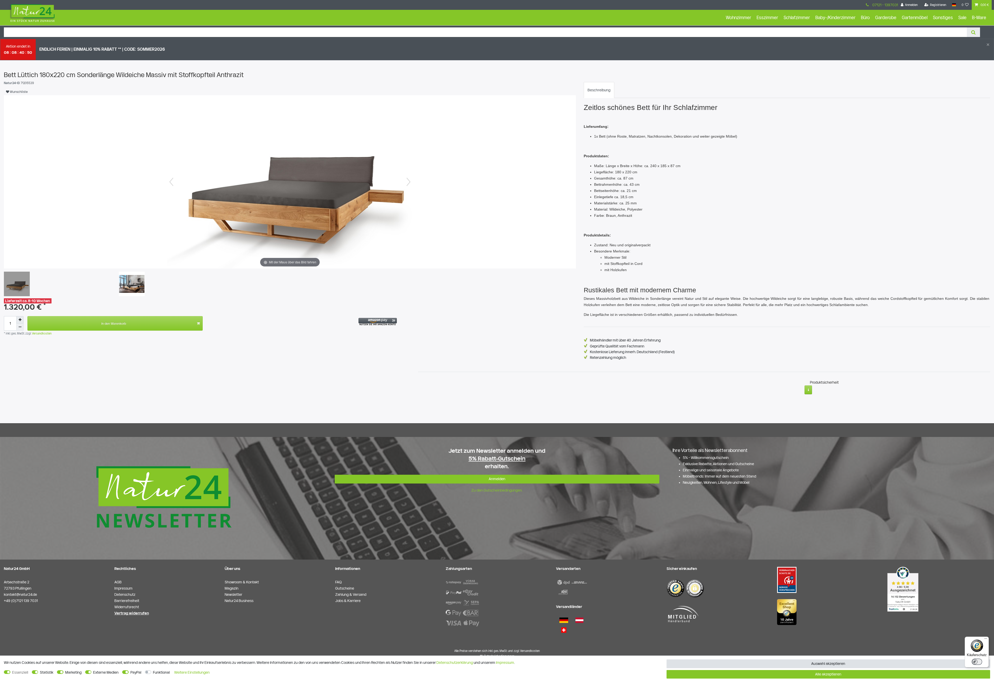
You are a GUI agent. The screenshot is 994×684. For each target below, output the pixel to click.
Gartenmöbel (914, 17)
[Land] (954, 5)
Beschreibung (599, 90)
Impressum (505, 662)
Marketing (73, 672)
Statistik (46, 672)
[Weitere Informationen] (808, 389)
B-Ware (979, 17)
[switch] (977, 662)
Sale (962, 17)
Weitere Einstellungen (192, 672)
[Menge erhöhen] (20, 319)
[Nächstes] (408, 182)
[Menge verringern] (20, 327)
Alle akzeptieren (828, 674)
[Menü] (986, 640)
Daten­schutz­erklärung (454, 662)
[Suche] (973, 32)
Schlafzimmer (797, 17)
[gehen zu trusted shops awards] (786, 612)
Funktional (161, 672)
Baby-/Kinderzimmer (835, 17)
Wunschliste (18, 91)
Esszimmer (767, 17)
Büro (865, 17)
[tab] (599, 90)
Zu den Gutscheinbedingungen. (497, 490)
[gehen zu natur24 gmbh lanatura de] (786, 580)
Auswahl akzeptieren (828, 663)
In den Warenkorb (113, 323)
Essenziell (20, 672)
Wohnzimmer (738, 17)
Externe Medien (106, 672)
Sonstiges (943, 17)
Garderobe (885, 17)
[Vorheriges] (171, 182)
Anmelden (497, 479)
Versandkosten (41, 333)
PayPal (135, 672)
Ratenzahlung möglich (608, 357)
